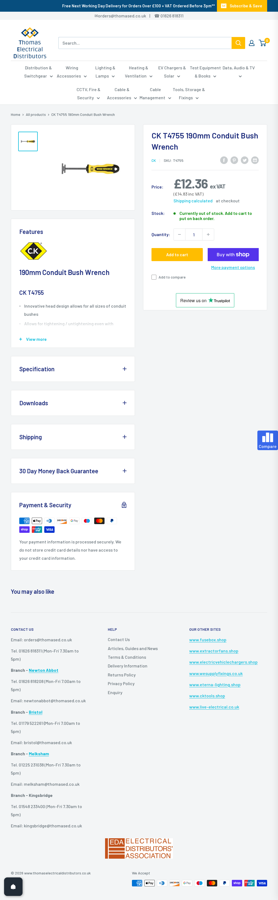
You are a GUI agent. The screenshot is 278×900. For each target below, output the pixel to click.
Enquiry (115, 692)
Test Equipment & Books (205, 71)
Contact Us (119, 639)
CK (153, 160)
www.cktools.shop (207, 695)
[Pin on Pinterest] (234, 160)
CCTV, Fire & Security (88, 93)
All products (36, 114)
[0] (262, 43)
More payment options (233, 267)
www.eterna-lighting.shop (215, 684)
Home (15, 114)
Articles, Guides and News (133, 648)
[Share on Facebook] (224, 160)
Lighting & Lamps (105, 71)
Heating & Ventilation (137, 71)
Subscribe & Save (246, 5)
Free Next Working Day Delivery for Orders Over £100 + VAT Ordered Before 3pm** (138, 5)
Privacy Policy (121, 683)
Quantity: (160, 234)
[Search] (238, 43)
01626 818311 (172, 15)
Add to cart (177, 254)
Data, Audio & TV (239, 67)
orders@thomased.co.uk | (127, 15)
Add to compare (172, 277)
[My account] (251, 43)
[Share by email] (255, 160)
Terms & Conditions (127, 657)
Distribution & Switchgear (38, 71)
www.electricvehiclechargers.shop (223, 661)
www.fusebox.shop (207, 639)
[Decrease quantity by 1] (179, 234)
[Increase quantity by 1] (208, 234)
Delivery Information (127, 665)
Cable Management (152, 93)
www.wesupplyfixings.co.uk (216, 673)
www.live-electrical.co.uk (214, 706)
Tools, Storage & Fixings (189, 93)
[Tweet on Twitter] (244, 160)
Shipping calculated (193, 200)
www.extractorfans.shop (213, 650)
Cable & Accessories (119, 93)
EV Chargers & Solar (172, 71)
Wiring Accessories (69, 71)
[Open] (13, 886)
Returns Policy (122, 674)
